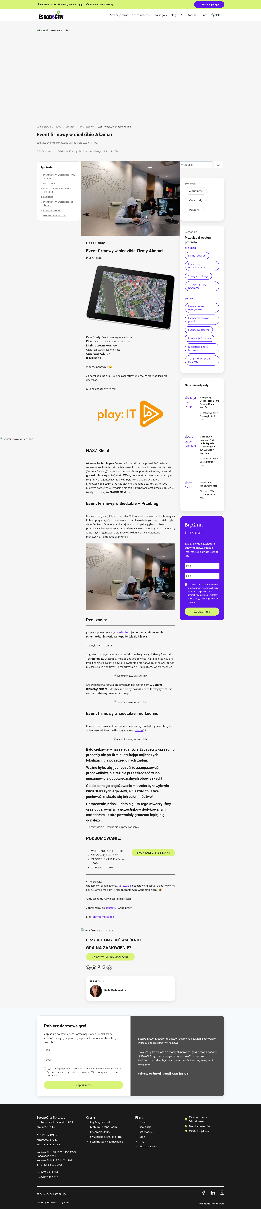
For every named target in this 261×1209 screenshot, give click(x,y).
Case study (195, 200)
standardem (122, 632)
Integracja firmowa (199, 338)
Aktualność (196, 191)
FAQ (181, 15)
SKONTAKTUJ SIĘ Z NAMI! (153, 852)
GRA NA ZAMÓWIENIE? (54, 215)
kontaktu (110, 907)
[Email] (88, 967)
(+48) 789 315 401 (47, 1172)
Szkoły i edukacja (198, 276)
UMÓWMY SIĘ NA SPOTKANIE (110, 957)
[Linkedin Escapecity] (212, 1192)
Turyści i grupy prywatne (197, 286)
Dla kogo (70, 126)
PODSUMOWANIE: (52, 210)
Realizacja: (48, 196)
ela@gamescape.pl (104, 916)
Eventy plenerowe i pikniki (199, 319)
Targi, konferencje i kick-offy (199, 360)
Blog (173, 15)
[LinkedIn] (93, 967)
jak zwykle (125, 885)
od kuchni (148, 713)
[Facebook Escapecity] (203, 1192)
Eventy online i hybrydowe (196, 307)
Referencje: (95, 881)
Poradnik (194, 209)
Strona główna (119, 15)
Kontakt (192, 15)
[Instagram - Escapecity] (222, 1192)
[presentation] (191, 402)
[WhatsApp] (109, 967)
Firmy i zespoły (86, 126)
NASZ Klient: (49, 183)
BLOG (58, 126)
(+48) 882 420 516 (47, 1177)
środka (139, 730)
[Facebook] (99, 967)
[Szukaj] (218, 164)
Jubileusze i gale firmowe (198, 348)
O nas (204, 15)
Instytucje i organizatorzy (196, 265)
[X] (104, 967)
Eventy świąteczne (198, 329)
